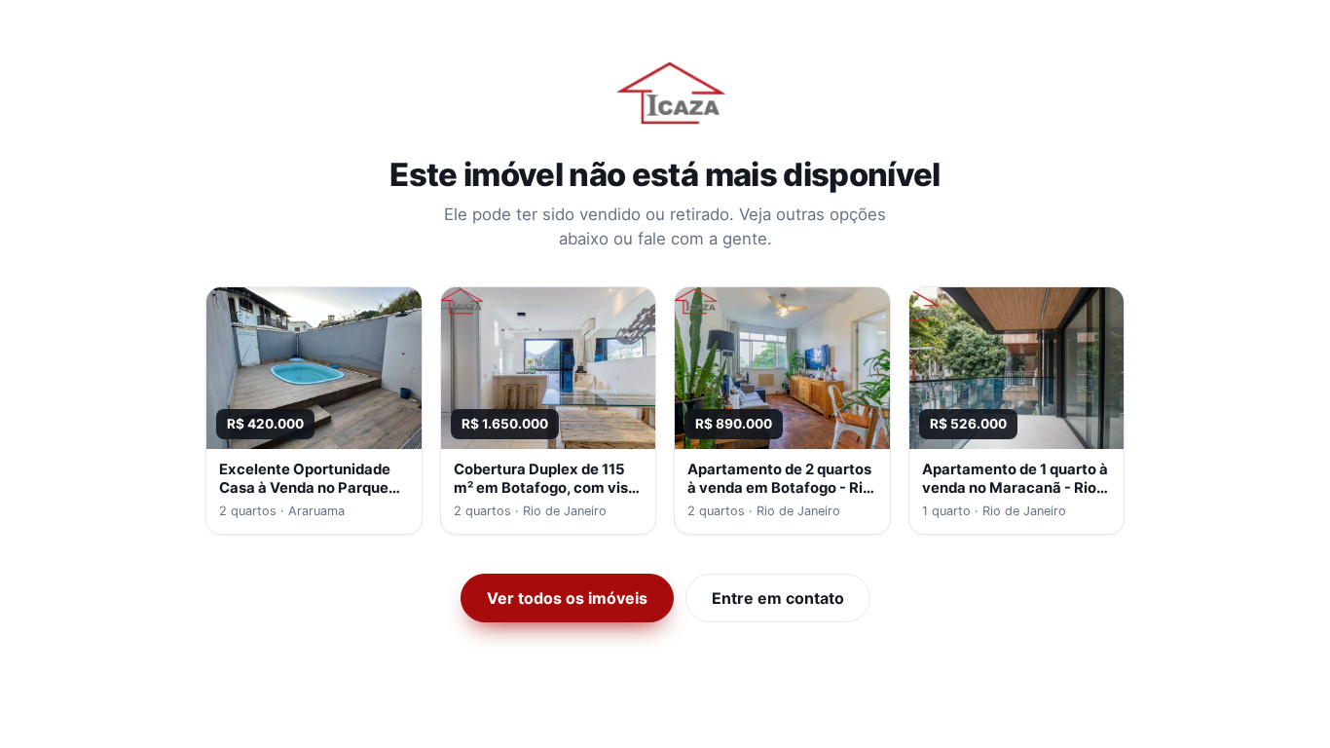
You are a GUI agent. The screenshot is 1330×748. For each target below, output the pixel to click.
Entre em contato (778, 598)
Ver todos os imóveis (567, 598)
